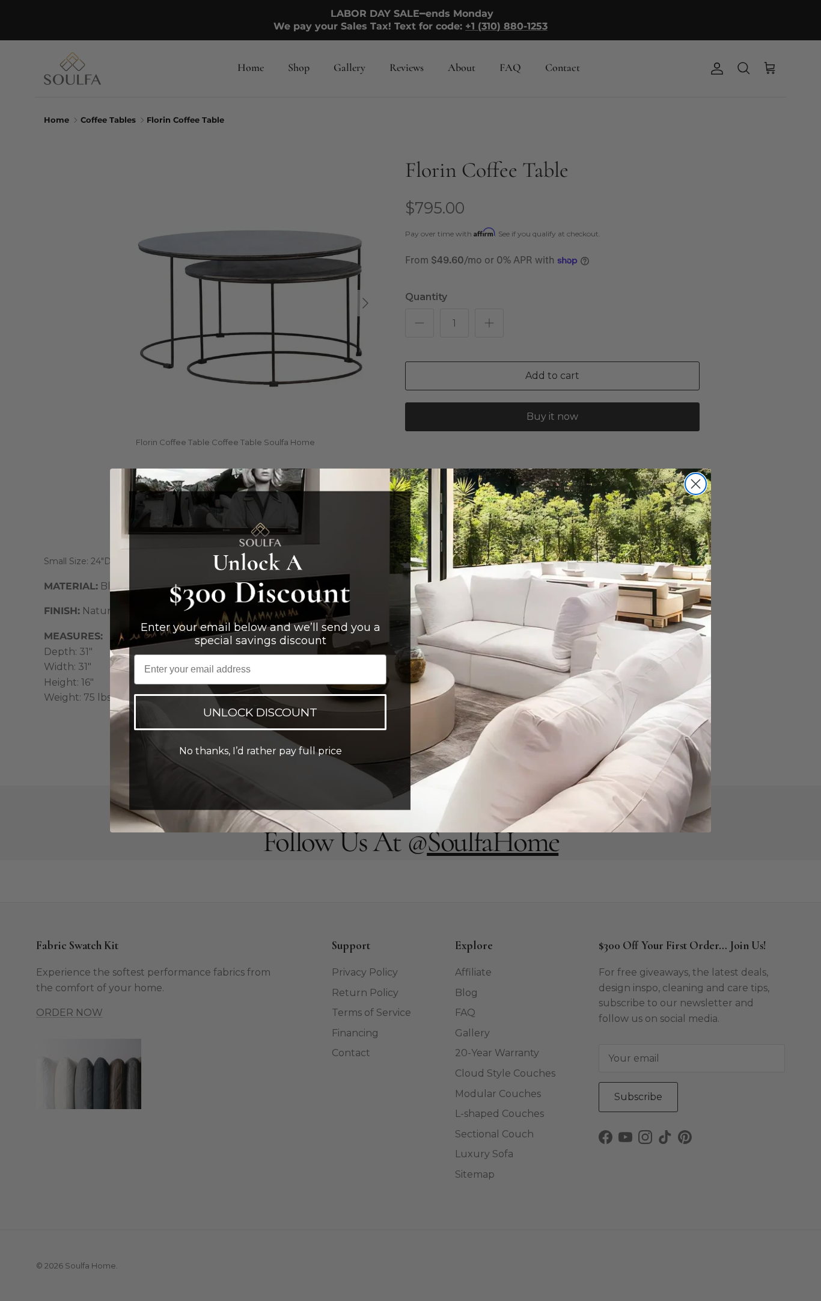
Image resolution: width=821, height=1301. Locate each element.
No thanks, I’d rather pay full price (260, 751)
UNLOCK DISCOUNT (260, 712)
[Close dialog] (695, 483)
